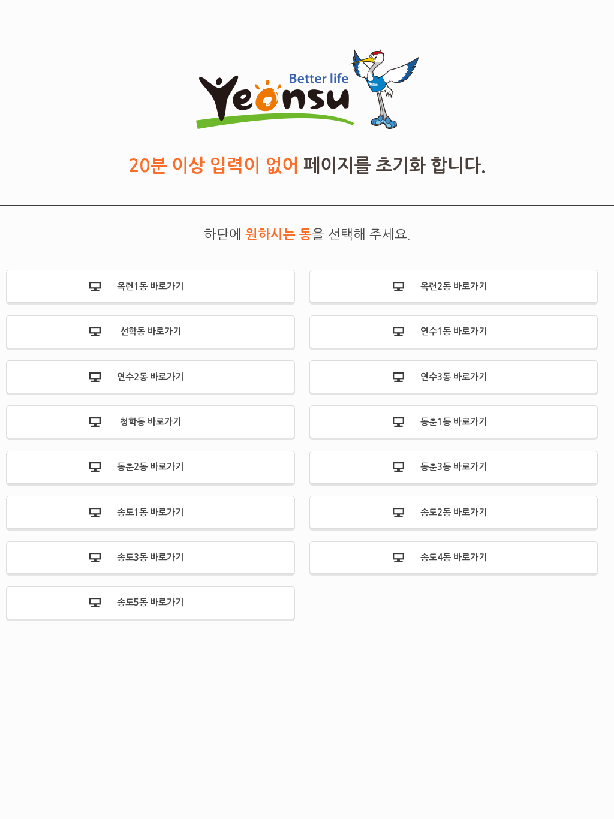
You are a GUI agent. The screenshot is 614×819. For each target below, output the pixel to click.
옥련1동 (150, 286)
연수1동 (453, 331)
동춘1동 (453, 421)
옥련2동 (453, 286)
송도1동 (150, 512)
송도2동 (453, 512)
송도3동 (150, 557)
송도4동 (453, 557)
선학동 (150, 331)
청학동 (150, 421)
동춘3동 (453, 466)
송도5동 (150, 602)
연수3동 (453, 376)
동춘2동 (150, 466)
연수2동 (150, 376)
